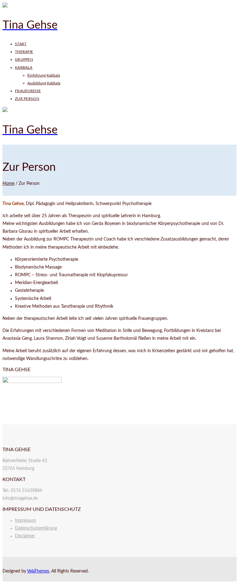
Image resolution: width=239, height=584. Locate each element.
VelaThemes (38, 571)
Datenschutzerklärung (36, 528)
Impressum (25, 520)
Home (8, 183)
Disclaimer (25, 536)
